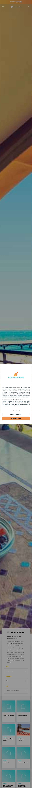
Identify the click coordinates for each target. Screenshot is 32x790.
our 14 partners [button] (17, 387)
